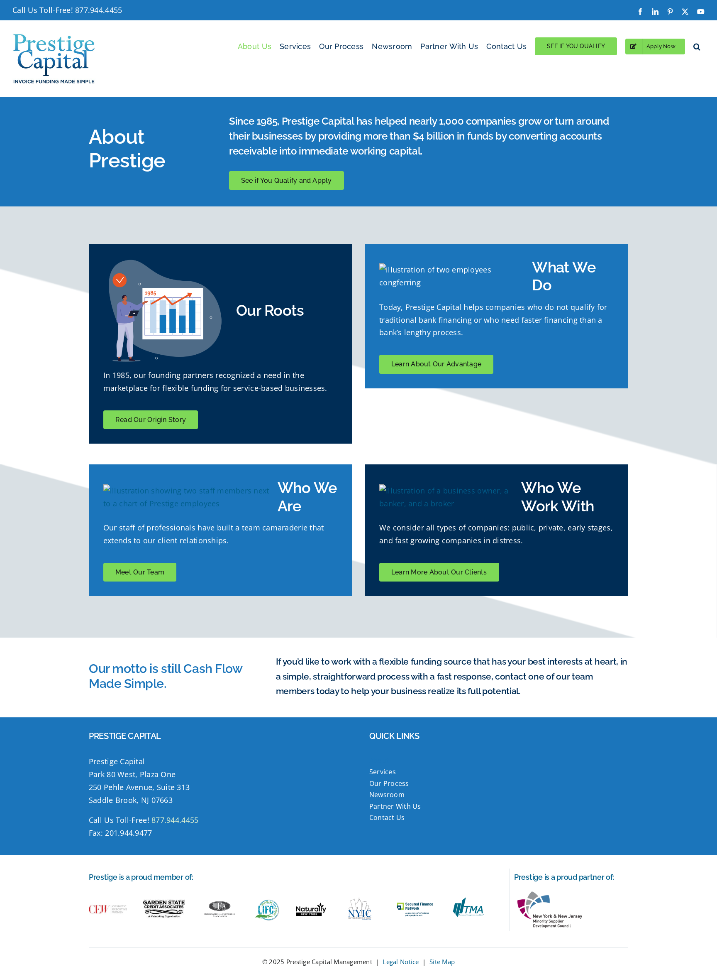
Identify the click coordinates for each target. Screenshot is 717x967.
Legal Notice (401, 961)
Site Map (442, 961)
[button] (697, 46)
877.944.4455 (98, 10)
